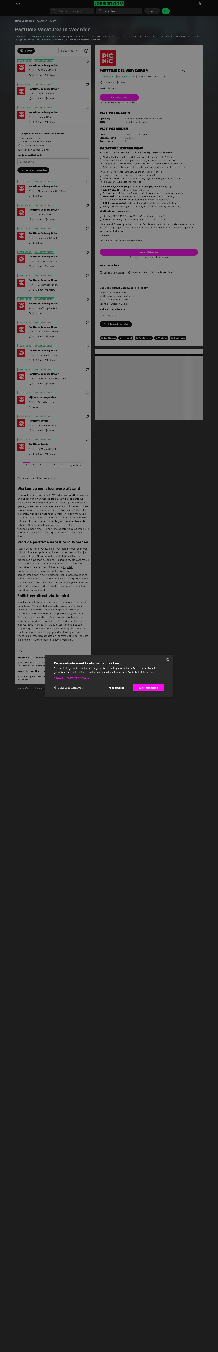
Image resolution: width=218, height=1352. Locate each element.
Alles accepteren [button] (148, 687)
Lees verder (149, 672)
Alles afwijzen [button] (117, 687)
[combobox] (167, 659)
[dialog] (109, 676)
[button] (109, 678)
